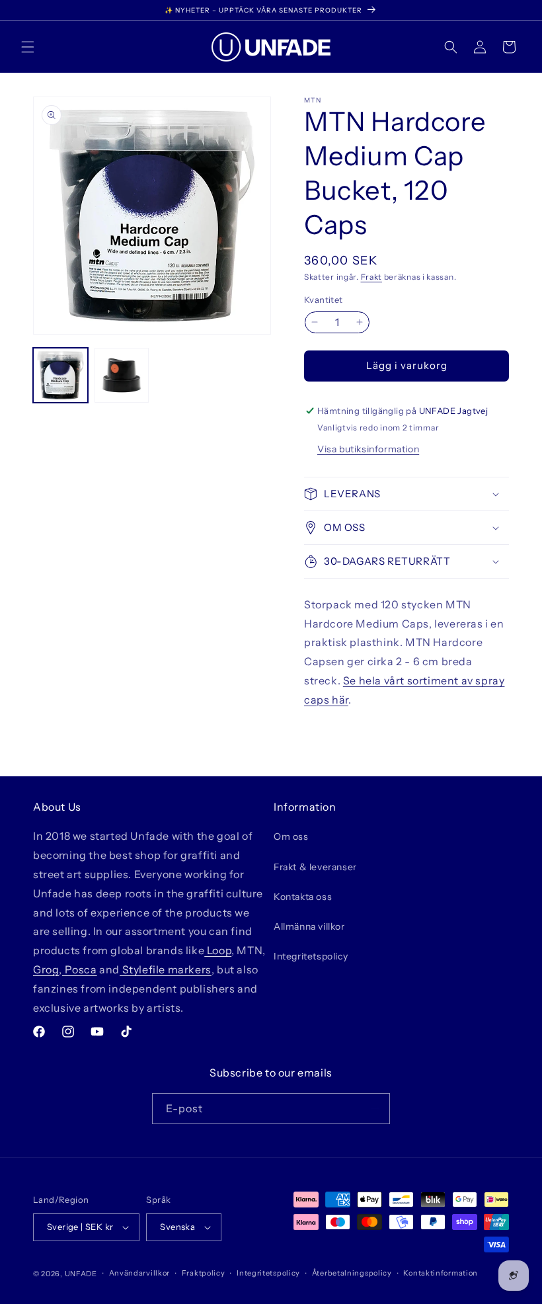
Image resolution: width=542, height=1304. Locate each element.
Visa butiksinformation (368, 449)
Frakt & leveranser (315, 867)
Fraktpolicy (203, 1273)
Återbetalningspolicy (352, 1273)
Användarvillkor (140, 1273)
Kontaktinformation (440, 1273)
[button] (27, 46)
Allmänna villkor (309, 926)
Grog (46, 969)
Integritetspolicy (311, 956)
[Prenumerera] (374, 1108)
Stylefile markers (166, 969)
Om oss (291, 836)
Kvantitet (323, 299)
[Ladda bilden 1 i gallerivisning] (60, 375)
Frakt (372, 277)
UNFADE (81, 1273)
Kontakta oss (303, 897)
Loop (217, 950)
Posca (79, 969)
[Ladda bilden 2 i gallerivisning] (122, 375)
